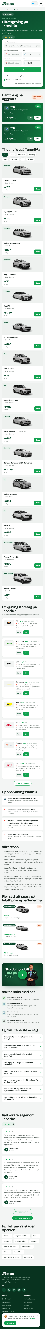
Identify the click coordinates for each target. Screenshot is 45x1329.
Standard (21, 155)
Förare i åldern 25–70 (13, 80)
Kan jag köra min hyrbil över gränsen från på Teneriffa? (22, 1098)
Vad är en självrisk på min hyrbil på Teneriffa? (22, 1055)
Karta (30, 117)
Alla (5, 155)
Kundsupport (6, 1302)
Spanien (9, 10)
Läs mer (32, 1319)
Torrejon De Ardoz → (11, 1246)
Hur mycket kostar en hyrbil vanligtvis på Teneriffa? (22, 1072)
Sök (22, 69)
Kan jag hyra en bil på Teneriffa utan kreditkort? (22, 1064)
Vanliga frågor (6, 1305)
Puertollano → (27, 1246)
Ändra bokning (28, 1308)
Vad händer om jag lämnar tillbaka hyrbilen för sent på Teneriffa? (22, 1090)
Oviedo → (7, 1236)
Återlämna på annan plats (15, 76)
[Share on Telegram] (24, 1290)
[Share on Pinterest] (14, 1290)
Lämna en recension (22, 1218)
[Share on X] (9, 1290)
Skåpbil (30, 159)
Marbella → (28, 1257)
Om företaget (6, 1299)
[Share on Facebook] (4, 1290)
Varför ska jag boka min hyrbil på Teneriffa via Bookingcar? (22, 1081)
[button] (6, 46)
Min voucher (28, 1302)
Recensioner (6, 1308)
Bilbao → (7, 1252)
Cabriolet (14, 159)
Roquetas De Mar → (22, 1236)
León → (36, 1236)
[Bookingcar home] (8, 3)
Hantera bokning (29, 1299)
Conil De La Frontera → (12, 1257)
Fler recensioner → (22, 1212)
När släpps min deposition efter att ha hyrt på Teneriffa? (22, 1046)
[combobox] (24, 46)
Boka (38, 189)
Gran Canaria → (20, 1241)
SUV (5, 159)
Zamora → (7, 1241)
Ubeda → (34, 1241)
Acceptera (10, 1323)
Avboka (26, 1305)
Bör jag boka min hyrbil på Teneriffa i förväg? (22, 1038)
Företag (32, 155)
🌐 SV (34, 3)
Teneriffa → (18, 1252)
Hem (3, 10)
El (22, 159)
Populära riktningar (8, 1311)
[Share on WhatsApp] (19, 1290)
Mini (12, 155)
